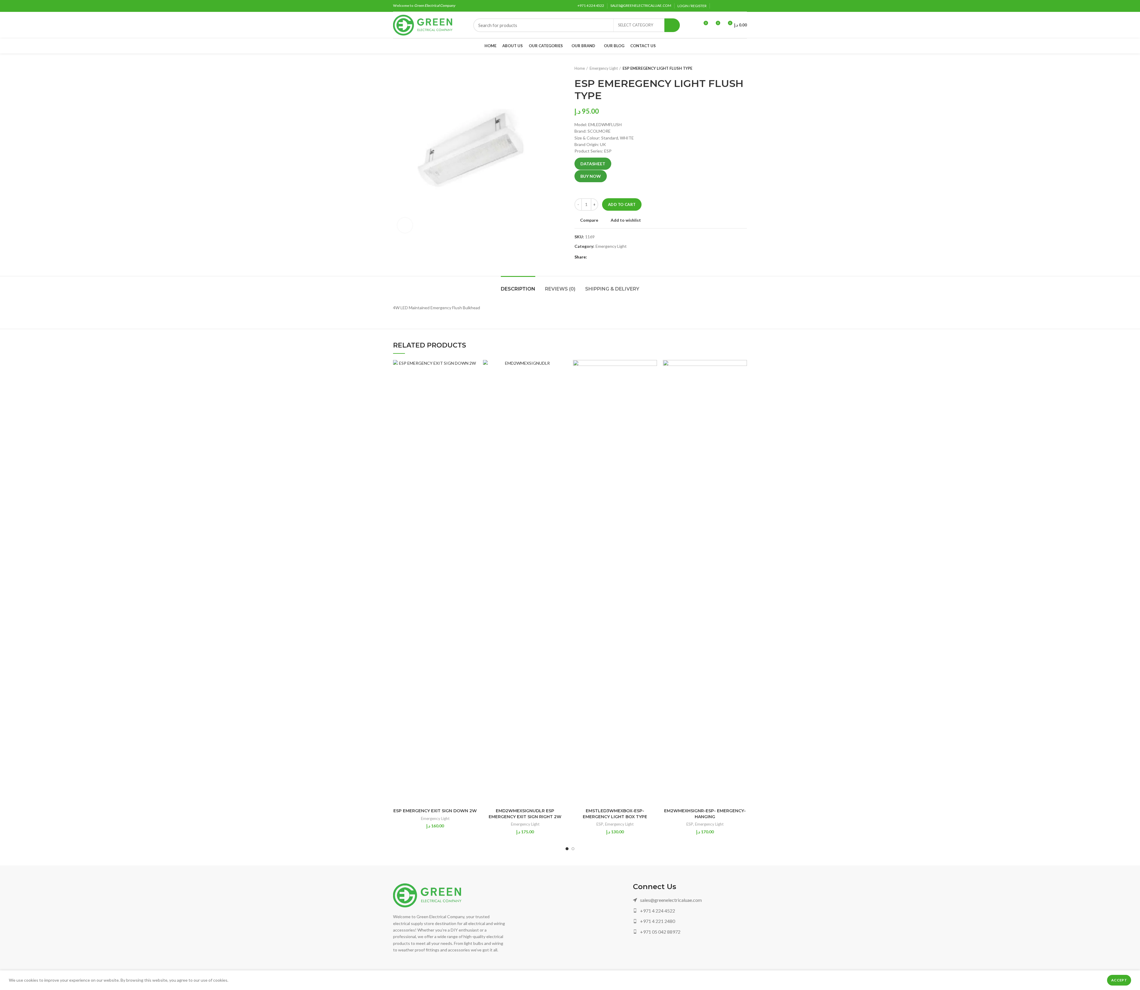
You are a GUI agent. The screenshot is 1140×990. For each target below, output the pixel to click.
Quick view (472, 383)
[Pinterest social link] (729, 6)
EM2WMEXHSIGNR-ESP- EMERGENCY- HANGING (705, 813)
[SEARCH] (672, 25)
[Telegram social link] (743, 6)
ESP (599, 824)
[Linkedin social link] (736, 6)
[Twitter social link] (723, 6)
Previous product (732, 68)
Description (518, 289)
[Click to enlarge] (405, 225)
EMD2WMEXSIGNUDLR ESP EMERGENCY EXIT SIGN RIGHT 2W (525, 813)
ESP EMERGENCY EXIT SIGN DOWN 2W (435, 810)
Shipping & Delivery (612, 289)
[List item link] (690, 900)
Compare (589, 220)
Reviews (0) (560, 289)
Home (579, 68)
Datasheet (592, 163)
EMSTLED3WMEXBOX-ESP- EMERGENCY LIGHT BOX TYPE (615, 813)
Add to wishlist (626, 220)
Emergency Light (604, 68)
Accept (1119, 980)
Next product (744, 68)
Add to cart (622, 204)
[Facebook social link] (716, 6)
